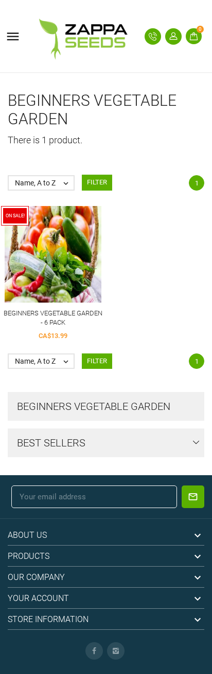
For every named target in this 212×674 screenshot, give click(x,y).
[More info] (71, 257)
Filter (97, 182)
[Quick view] (53, 257)
